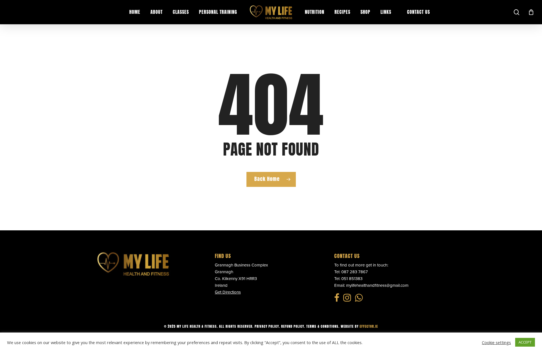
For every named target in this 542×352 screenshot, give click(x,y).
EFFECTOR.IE (369, 326)
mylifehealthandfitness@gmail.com (377, 285)
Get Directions (228, 292)
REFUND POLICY (292, 326)
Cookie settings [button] (496, 342)
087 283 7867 (354, 271)
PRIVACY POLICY (267, 326)
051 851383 (351, 278)
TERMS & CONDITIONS (322, 326)
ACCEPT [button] (525, 342)
